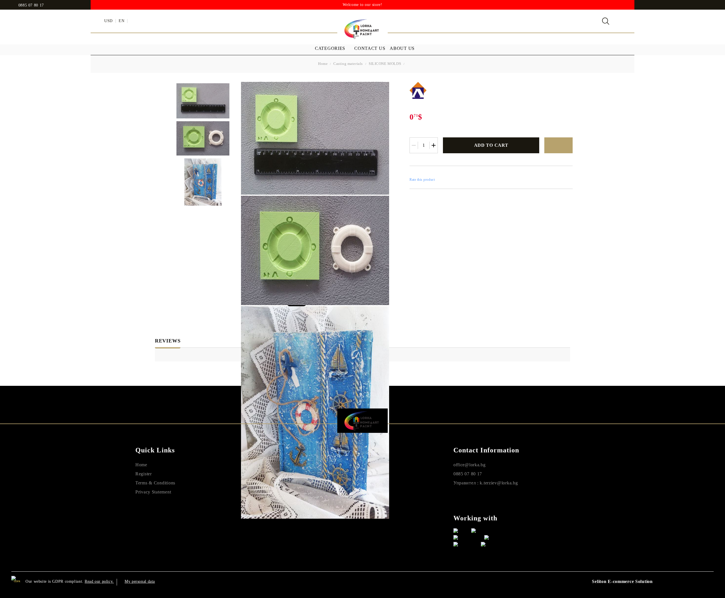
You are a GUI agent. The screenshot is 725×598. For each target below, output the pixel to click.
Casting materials (348, 63)
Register (143, 473)
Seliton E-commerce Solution (622, 581)
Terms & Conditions (155, 482)
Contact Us (369, 48)
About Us (402, 48)
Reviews (168, 341)
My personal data (140, 581)
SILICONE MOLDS (385, 63)
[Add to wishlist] (558, 145)
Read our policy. (99, 581)
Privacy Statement (153, 492)
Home (323, 63)
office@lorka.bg (469, 464)
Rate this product (422, 180)
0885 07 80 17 (31, 5)
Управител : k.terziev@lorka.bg (485, 482)
